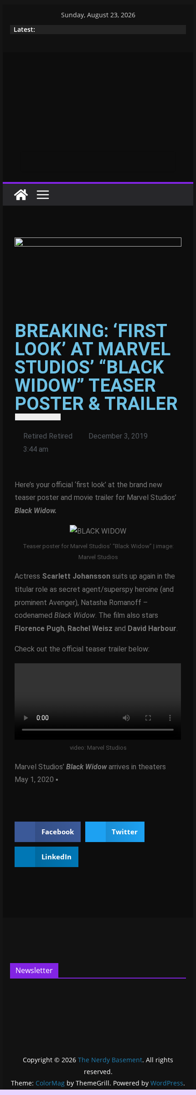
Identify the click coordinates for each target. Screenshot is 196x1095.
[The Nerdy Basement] (21, 195)
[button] (48, 832)
